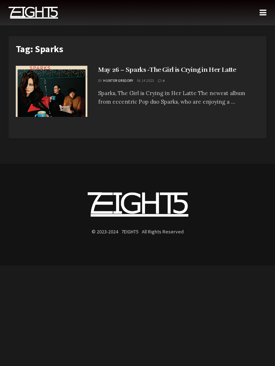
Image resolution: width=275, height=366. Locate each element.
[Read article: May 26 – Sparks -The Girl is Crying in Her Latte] (51, 91)
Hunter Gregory (118, 80)
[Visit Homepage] (33, 13)
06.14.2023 (145, 80)
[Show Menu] (263, 12)
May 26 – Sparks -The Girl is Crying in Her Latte (167, 70)
